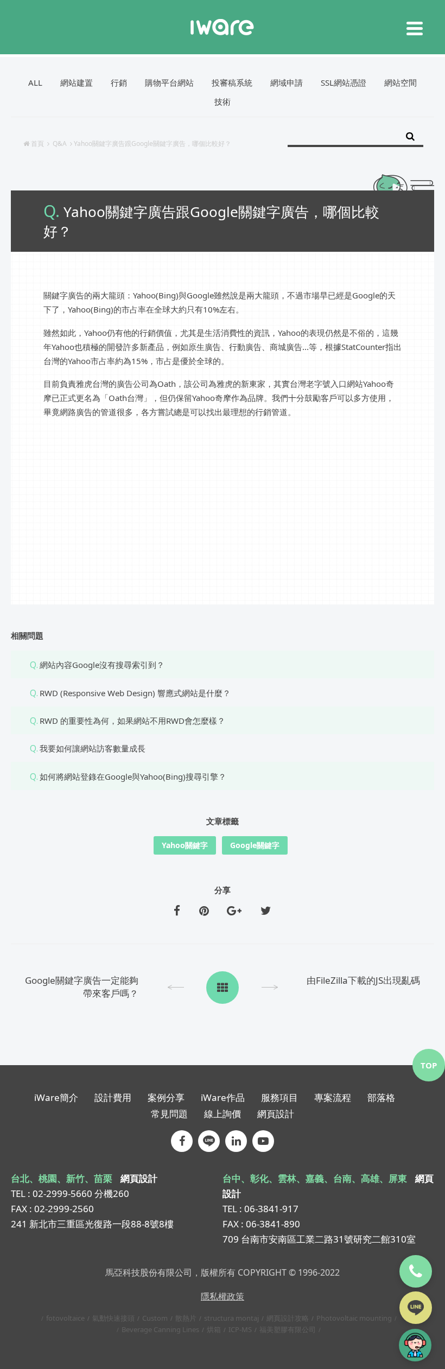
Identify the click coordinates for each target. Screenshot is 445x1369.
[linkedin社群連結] (236, 1141)
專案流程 (332, 1097)
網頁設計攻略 (287, 1318)
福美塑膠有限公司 (287, 1329)
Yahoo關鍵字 (185, 845)
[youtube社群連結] (263, 1141)
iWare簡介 (56, 1097)
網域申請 (286, 82)
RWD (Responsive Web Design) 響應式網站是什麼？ (135, 692)
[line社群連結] (209, 1141)
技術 (222, 101)
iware (222, 27)
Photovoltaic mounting (354, 1318)
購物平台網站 (169, 82)
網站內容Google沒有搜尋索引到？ (102, 664)
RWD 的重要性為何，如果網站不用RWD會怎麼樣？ (132, 720)
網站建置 (76, 82)
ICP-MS (240, 1329)
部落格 (381, 1097)
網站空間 (400, 82)
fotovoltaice (65, 1318)
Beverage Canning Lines (160, 1329)
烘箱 (214, 1329)
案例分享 (166, 1097)
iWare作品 (223, 1097)
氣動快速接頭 (113, 1318)
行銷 (119, 82)
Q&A (60, 143)
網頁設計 (275, 1113)
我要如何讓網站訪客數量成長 (92, 748)
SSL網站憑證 (343, 82)
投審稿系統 (232, 82)
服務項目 (279, 1097)
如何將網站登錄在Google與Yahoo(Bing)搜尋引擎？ (133, 776)
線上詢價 (222, 1113)
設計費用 (112, 1097)
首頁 (37, 143)
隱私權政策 (222, 1296)
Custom (155, 1318)
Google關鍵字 (254, 845)
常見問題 (169, 1113)
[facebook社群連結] (182, 1141)
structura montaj (231, 1318)
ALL (35, 82)
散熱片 (185, 1318)
